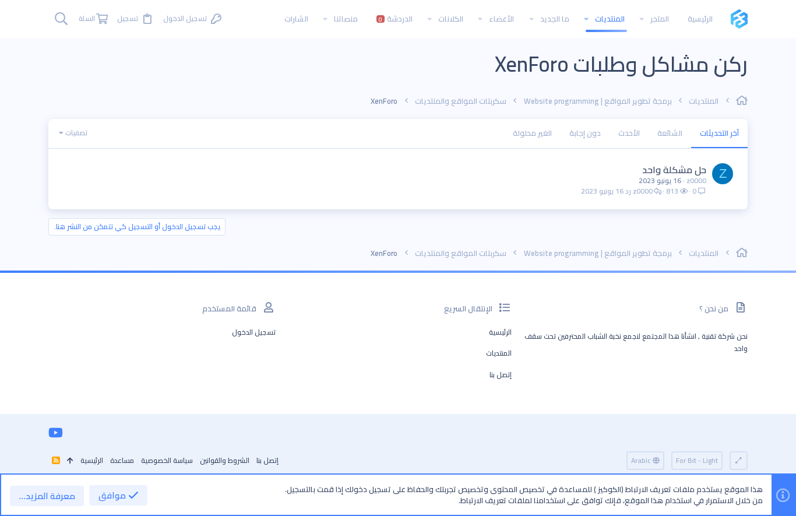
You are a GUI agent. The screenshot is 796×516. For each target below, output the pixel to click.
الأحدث (629, 133)
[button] (641, 19)
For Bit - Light (697, 460)
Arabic (642, 460)
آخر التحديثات (719, 133)
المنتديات (499, 353)
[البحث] (61, 19)
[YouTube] (55, 432)
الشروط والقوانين (224, 460)
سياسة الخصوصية (167, 460)
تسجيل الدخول (254, 332)
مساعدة (122, 460)
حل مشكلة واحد (674, 169)
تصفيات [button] (76, 132)
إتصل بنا (500, 374)
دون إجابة (585, 133)
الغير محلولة (532, 133)
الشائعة (669, 133)
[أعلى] (70, 460)
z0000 (696, 180)
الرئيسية (500, 332)
